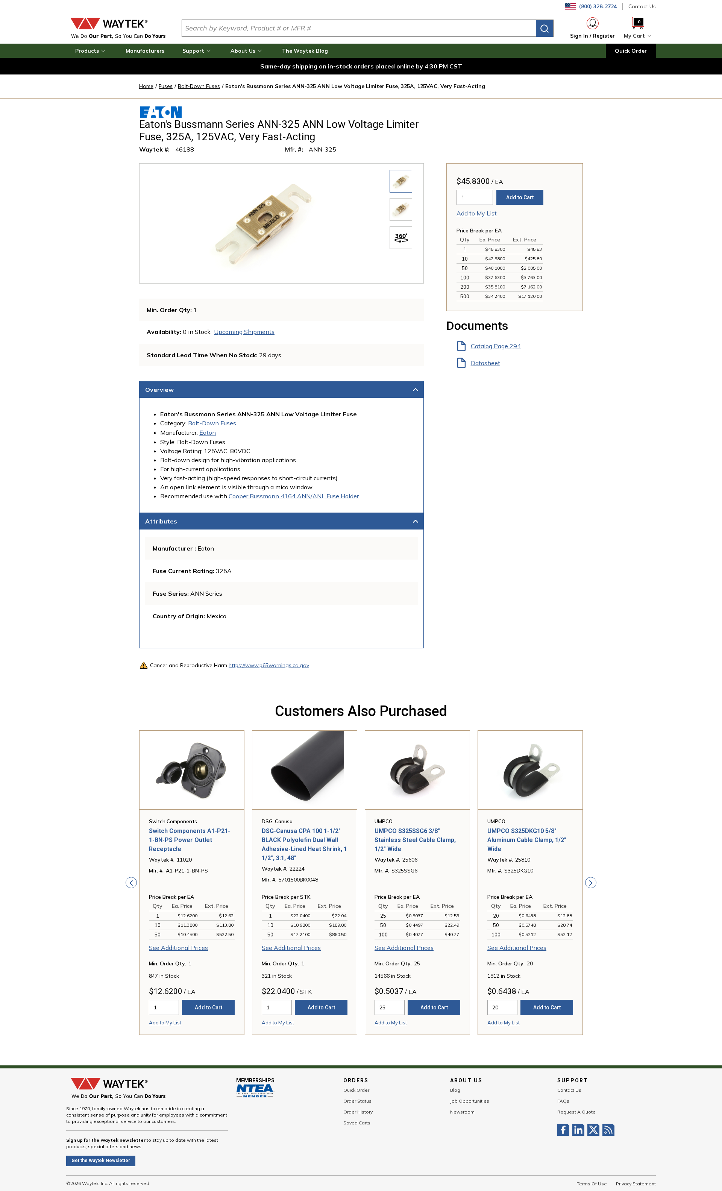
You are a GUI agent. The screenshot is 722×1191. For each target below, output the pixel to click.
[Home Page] (118, 28)
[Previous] (131, 882)
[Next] (590, 882)
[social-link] (564, 1130)
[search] (544, 28)
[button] (91, 51)
